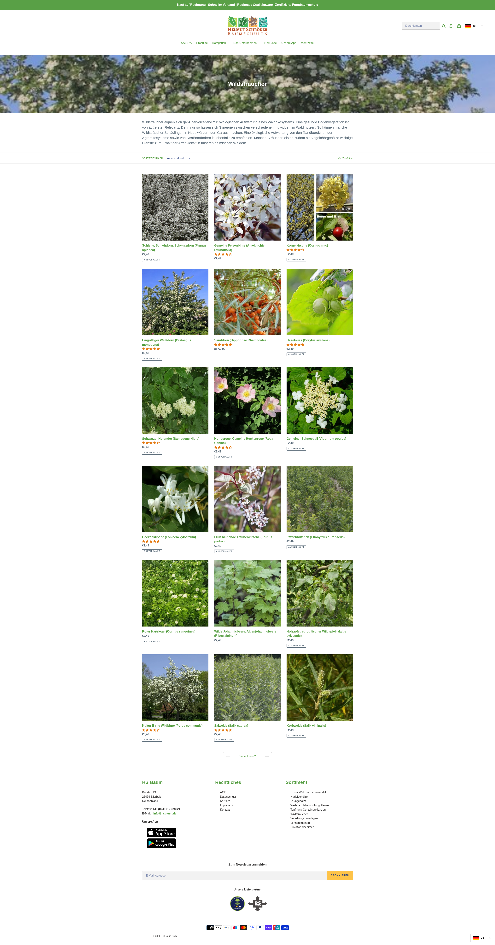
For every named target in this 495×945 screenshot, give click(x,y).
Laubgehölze (298, 800)
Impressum (227, 805)
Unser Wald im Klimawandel (308, 792)
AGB (223, 792)
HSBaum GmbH (170, 936)
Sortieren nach (152, 158)
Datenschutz (228, 796)
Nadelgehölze (299, 796)
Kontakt (225, 809)
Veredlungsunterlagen (304, 818)
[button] (473, 26)
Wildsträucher (299, 814)
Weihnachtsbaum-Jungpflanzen (310, 805)
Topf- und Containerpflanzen (308, 809)
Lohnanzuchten (300, 822)
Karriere (225, 800)
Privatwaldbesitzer (302, 827)
